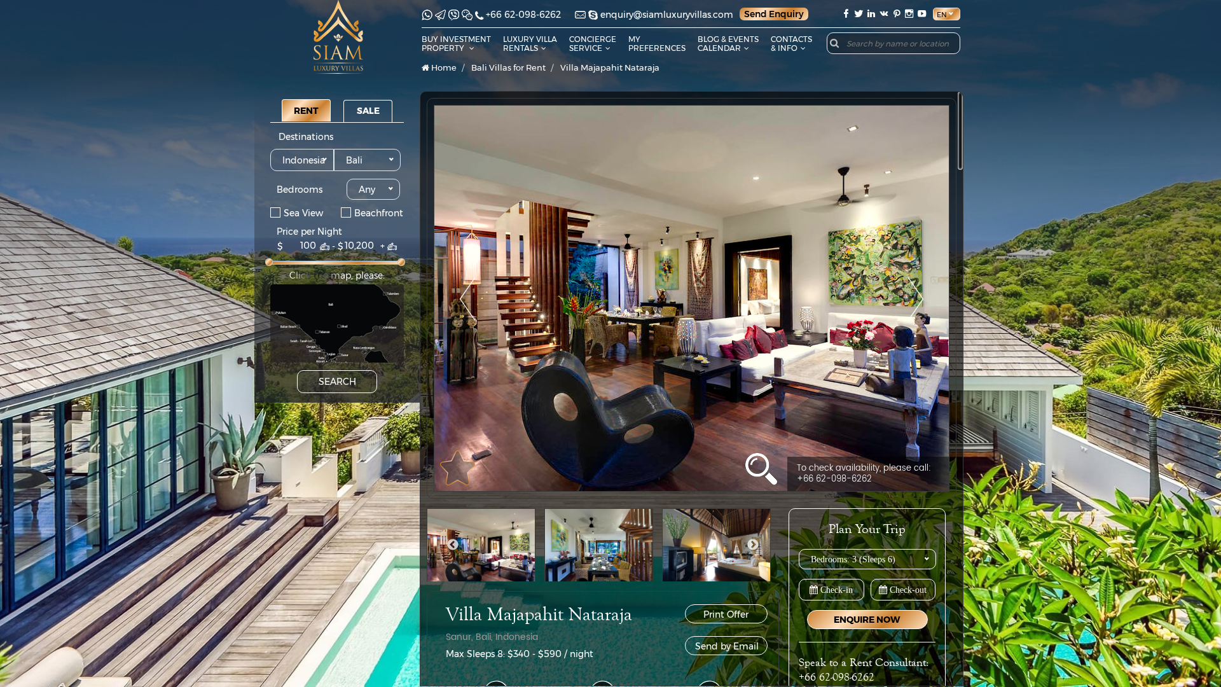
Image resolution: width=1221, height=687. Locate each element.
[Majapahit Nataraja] (691, 298)
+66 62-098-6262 (523, 14)
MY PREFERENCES (657, 43)
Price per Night (309, 231)
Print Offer (725, 614)
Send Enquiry (774, 14)
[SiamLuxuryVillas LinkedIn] (871, 14)
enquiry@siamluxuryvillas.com (666, 14)
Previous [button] (453, 545)
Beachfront (378, 212)
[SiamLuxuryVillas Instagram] (909, 14)
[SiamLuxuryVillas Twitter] (858, 14)
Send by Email (727, 646)
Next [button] (753, 545)
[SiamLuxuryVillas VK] (884, 14)
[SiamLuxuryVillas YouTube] (923, 14)
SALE (368, 111)
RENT (306, 110)
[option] (691, 298)
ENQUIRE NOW (867, 619)
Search (337, 381)
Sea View (303, 212)
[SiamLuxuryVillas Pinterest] (897, 14)
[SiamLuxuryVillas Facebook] (846, 14)
